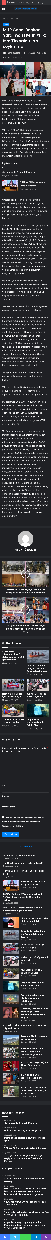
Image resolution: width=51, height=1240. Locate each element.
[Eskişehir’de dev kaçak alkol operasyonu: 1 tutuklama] (11, 999)
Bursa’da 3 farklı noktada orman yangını (34, 1037)
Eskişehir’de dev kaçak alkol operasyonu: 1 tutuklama (32, 998)
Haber (17, 19)
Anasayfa (9, 19)
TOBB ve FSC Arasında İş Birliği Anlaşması (33, 883)
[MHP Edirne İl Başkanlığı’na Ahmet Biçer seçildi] (11, 1066)
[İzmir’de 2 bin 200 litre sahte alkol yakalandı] (11, 1078)
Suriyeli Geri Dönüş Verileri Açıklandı (36, 695)
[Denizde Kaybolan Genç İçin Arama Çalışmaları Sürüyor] (38, 656)
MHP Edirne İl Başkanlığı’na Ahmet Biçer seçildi (34, 1064)
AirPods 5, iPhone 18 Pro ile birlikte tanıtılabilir (34, 920)
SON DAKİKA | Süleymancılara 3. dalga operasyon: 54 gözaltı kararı (13, 655)
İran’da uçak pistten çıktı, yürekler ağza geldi (26, 2)
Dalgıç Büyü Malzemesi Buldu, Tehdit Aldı (36, 722)
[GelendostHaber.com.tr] (25, 8)
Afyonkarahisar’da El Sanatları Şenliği (13, 721)
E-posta (6, 796)
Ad (4, 785)
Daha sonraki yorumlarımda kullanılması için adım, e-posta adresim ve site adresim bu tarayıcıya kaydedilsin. (23, 821)
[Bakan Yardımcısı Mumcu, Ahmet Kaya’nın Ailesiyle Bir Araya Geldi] (11, 1091)
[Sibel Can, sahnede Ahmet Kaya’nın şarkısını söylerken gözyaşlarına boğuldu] (11, 1012)
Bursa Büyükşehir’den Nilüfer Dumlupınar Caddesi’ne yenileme (32, 1051)
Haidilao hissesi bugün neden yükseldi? (23, 863)
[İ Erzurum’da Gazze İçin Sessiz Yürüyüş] (13, 685)
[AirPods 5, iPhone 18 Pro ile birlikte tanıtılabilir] (11, 922)
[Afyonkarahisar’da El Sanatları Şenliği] (13, 710)
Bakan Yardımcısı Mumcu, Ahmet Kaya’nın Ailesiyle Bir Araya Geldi (34, 1090)
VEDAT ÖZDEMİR (13, 53)
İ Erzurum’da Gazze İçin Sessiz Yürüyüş (12, 695)
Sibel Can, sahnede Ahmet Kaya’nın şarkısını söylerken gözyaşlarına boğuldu (34, 1013)
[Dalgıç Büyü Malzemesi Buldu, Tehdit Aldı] (38, 710)
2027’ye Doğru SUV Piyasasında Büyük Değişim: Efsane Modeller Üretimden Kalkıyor (22, 897)
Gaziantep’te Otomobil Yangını (18, 172)
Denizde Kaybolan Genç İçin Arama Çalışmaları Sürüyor (37, 668)
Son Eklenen (25, 846)
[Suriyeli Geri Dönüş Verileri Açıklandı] (38, 685)
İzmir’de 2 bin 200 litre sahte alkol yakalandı (32, 1076)
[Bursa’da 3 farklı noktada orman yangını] (11, 1040)
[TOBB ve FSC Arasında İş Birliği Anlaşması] (10, 185)
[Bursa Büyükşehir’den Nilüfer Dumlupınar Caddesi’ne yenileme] (11, 1052)
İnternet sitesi (8, 807)
